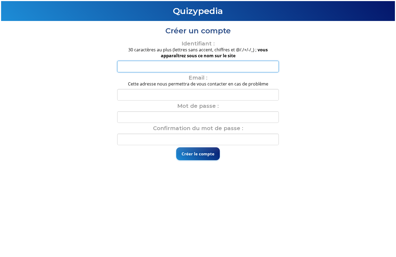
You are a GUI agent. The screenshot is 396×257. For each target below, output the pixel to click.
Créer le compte (198, 153)
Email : (198, 77)
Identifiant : (198, 43)
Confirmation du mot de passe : (198, 128)
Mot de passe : (198, 106)
